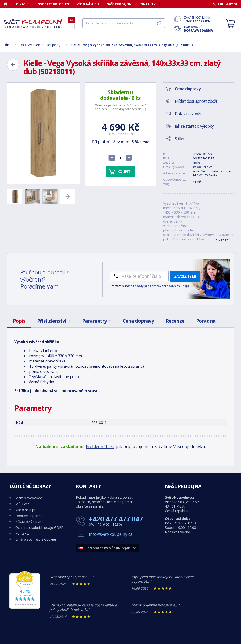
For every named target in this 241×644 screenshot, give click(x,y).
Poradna (206, 321)
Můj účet (22, 504)
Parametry (96, 321)
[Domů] (8, 4)
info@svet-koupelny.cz (110, 534)
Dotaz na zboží (188, 113)
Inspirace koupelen (53, 4)
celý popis (222, 239)
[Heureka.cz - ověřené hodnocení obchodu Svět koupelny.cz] (24, 607)
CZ (72, 20)
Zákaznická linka (197, 19)
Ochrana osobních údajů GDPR (39, 527)
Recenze (175, 321)
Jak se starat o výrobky (194, 126)
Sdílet (180, 138)
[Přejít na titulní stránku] (33, 23)
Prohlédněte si (100, 446)
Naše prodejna (119, 4)
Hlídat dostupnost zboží (196, 101)
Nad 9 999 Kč (198, 28)
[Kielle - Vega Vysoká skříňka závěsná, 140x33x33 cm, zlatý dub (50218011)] (43, 133)
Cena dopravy (138, 321)
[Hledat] (159, 23)
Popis (19, 321)
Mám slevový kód (28, 498)
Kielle (196, 162)
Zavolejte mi (185, 276)
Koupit (123, 171)
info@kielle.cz (202, 167)
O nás (21, 4)
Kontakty (147, 4)
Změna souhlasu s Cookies (35, 539)
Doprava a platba (29, 515)
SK (71, 26)
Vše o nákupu (88, 4)
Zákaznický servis (28, 521)
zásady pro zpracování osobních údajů (161, 286)
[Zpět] (13, 65)
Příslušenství (53, 321)
